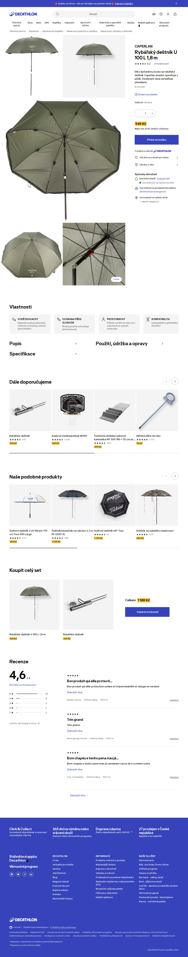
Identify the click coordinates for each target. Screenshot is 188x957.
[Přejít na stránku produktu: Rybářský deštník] (88, 605)
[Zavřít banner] (176, 3)
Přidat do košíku (156, 139)
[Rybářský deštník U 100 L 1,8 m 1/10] (94, 66)
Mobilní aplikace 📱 (146, 24)
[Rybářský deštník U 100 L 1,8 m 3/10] (62, 160)
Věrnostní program (164, 24)
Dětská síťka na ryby (148, 435)
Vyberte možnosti (147, 611)
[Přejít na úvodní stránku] (23, 14)
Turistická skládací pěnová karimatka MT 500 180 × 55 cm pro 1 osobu (115, 437)
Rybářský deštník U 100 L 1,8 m (27, 634)
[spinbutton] (145, 113)
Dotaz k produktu (147, 94)
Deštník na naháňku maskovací (154, 530)
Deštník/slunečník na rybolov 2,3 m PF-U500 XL (72, 532)
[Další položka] (175, 381)
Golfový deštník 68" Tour (109, 530)
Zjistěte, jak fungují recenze (22, 723)
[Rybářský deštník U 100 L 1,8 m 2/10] (31, 66)
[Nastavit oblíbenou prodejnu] (153, 14)
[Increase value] (152, 113)
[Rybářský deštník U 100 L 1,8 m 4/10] (31, 254)
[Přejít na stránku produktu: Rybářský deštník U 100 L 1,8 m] (34, 605)
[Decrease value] (138, 113)
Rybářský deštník (20, 435)
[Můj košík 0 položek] (175, 14)
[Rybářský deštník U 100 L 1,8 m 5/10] (94, 254)
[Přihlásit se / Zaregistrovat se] (168, 14)
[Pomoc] (160, 14)
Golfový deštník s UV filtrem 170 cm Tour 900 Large (28, 532)
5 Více (116, 279)
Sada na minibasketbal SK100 (69, 435)
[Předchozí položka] (166, 381)
